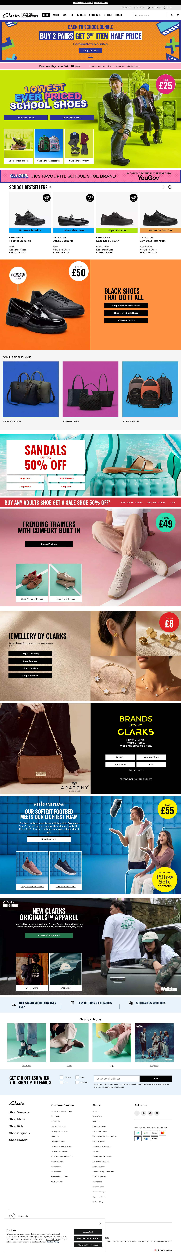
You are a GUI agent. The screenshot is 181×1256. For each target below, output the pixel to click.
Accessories (95, 15)
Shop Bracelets (30, 668)
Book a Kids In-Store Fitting (61, 1111)
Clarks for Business (100, 1131)
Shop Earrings (30, 661)
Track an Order (57, 1182)
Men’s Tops (120, 764)
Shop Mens (17, 1119)
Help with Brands (57, 1141)
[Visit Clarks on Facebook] (137, 1113)
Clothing (108, 15)
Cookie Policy (53, 1242)
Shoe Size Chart (57, 1162)
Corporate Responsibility (102, 1146)
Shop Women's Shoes (131, 502)
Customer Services (58, 1126)
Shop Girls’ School (26, 118)
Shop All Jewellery (30, 654)
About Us (96, 1111)
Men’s (25, 486)
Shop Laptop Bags (12, 421)
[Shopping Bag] (178, 15)
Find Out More (133, 66)
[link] (30, 224)
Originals (81, 15)
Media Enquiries (99, 1167)
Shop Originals (19, 1133)
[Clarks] (20, 15)
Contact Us (55, 1121)
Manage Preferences (88, 1245)
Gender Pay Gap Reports (102, 1156)
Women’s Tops (151, 757)
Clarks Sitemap (98, 1141)
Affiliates (96, 1121)
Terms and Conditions (59, 1177)
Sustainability (98, 1202)
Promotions (97, 1182)
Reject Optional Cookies (88, 1238)
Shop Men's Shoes (156, 502)
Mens (82, 1077)
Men (64, 15)
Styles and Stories (99, 1197)
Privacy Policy (145, 1084)
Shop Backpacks (130, 421)
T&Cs (90, 56)
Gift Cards (55, 1136)
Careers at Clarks (99, 1126)
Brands (118, 15)
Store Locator (56, 1167)
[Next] (169, 187)
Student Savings (99, 1192)
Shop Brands (18, 1140)
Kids (71, 15)
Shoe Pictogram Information (62, 1156)
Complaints (55, 1116)
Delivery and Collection (60, 1131)
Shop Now (25, 478)
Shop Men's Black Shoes (126, 313)
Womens (68, 1077)
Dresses (120, 757)
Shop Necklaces (30, 675)
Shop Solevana (48, 839)
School (46, 15)
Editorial (96, 1151)
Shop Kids (16, 1126)
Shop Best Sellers (126, 320)
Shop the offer (90, 50)
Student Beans (98, 1187)
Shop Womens (19, 1112)
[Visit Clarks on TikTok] (150, 1113)
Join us (156, 1079)
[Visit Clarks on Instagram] (143, 1113)
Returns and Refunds (59, 1151)
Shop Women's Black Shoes (126, 305)
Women (56, 15)
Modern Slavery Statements (103, 1172)
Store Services (56, 1172)
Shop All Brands (135, 770)
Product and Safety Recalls (61, 1146)
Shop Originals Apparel (48, 935)
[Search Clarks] (150, 15)
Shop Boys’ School (72, 118)
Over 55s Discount (99, 1177)
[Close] (100, 1224)
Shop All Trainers (49, 544)
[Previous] (163, 187)
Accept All (88, 1232)
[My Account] (171, 15)
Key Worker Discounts (101, 1162)
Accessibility (97, 1116)
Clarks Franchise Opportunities (104, 1136)
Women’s (66, 478)
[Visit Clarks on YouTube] (157, 1113)
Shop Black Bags (71, 421)
